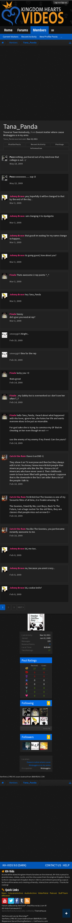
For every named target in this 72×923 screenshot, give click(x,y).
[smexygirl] (35, 746)
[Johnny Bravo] (35, 721)
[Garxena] (44, 712)
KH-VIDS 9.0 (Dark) (14, 865)
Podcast (53, 893)
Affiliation (6, 895)
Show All (46, 728)
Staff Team (63, 893)
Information (36, 148)
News (4, 893)
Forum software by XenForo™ (14, 905)
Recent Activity (38, 144)
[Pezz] (26, 712)
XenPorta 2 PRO (6, 776)
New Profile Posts (49, 36)
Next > (21, 607)
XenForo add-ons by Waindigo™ (15, 916)
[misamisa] (44, 746)
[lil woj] (26, 746)
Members (39, 30)
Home (8, 30)
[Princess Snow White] (26, 721)
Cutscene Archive (15, 893)
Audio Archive (31, 893)
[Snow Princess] (44, 721)
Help (66, 865)
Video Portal (43, 893)
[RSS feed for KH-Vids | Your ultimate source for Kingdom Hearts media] (27, 900)
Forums (22, 30)
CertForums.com (40, 921)
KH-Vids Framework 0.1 (12, 908)
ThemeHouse (40, 911)
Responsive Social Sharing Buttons (16, 921)
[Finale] (35, 712)
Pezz (12, 156)
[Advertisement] (36, 84)
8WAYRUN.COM (38, 776)
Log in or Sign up (61, 2)
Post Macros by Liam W (36, 905)
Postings (59, 144)
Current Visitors (10, 36)
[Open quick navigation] (70, 43)
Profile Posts (14, 144)
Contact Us (53, 865)
